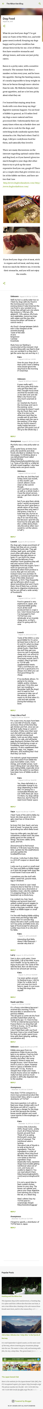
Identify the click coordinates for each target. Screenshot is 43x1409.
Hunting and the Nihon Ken (12, 1296)
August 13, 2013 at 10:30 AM (27, 975)
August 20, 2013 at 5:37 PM (28, 1047)
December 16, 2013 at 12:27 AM (21, 1218)
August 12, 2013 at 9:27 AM (27, 634)
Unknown (15, 296)
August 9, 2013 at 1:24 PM (26, 359)
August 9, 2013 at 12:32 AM (28, 296)
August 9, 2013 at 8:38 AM (26, 542)
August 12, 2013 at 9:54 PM (25, 955)
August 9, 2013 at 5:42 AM (27, 473)
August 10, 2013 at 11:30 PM (25, 811)
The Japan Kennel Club (10, 1377)
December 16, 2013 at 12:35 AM (28, 1123)
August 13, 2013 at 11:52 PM (20, 1004)
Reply (13, 436)
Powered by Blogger (22, 1401)
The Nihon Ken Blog (14, 4)
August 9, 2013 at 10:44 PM (27, 780)
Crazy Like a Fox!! (18, 715)
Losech (14, 542)
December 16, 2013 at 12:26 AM (21, 1089)
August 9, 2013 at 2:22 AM (30, 441)
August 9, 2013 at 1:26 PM (26, 598)
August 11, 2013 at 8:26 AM (27, 936)
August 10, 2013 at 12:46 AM (27, 381)
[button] (4, 26)
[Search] (39, 3)
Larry (13, 955)
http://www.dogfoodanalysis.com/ (19, 183)
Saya (13, 811)
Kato (19, 357)
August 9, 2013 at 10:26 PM (20, 717)
